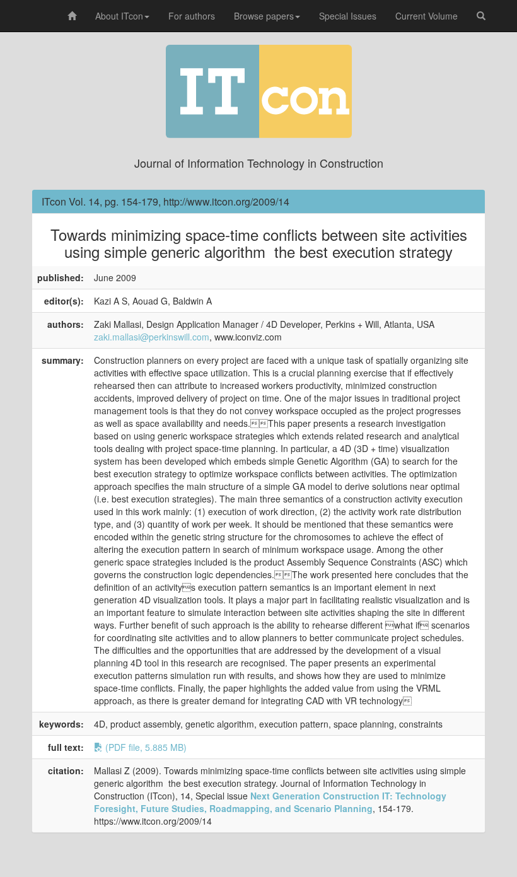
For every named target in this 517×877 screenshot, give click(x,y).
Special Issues (347, 15)
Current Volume (426, 15)
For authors (191, 15)
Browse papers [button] (264, 15)
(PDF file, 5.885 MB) (145, 747)
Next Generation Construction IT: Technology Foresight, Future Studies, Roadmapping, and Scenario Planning (270, 802)
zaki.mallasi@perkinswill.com (151, 336)
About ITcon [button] (119, 15)
